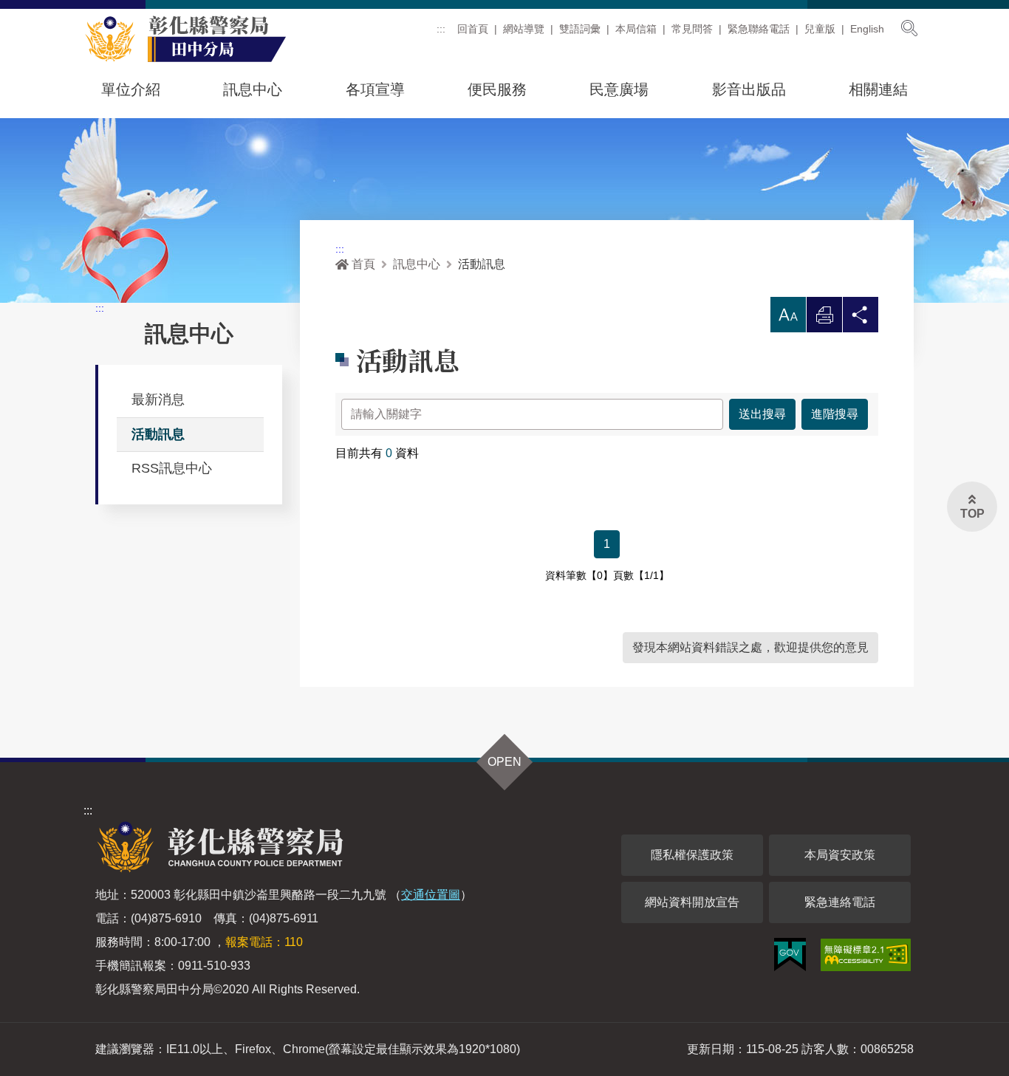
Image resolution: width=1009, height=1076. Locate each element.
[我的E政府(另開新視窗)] (790, 954)
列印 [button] (824, 318)
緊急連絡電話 (839, 902)
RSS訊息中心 (171, 468)
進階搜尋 (834, 414)
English (867, 29)
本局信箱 (636, 29)
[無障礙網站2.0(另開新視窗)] (866, 955)
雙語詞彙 (580, 29)
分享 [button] (860, 318)
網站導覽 (523, 29)
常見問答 (692, 29)
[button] (788, 314)
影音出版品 (749, 89)
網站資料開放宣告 (692, 902)
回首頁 (472, 29)
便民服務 (497, 89)
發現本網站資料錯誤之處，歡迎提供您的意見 (750, 647)
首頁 (363, 264)
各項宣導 (375, 89)
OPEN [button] (504, 761)
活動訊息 (158, 434)
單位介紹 (130, 89)
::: (441, 29)
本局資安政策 (839, 855)
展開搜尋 (909, 28)
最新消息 (158, 399)
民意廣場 (619, 89)
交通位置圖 (430, 894)
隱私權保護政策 (692, 855)
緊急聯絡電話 (759, 29)
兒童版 (819, 29)
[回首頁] (194, 39)
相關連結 (878, 89)
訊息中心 (252, 89)
